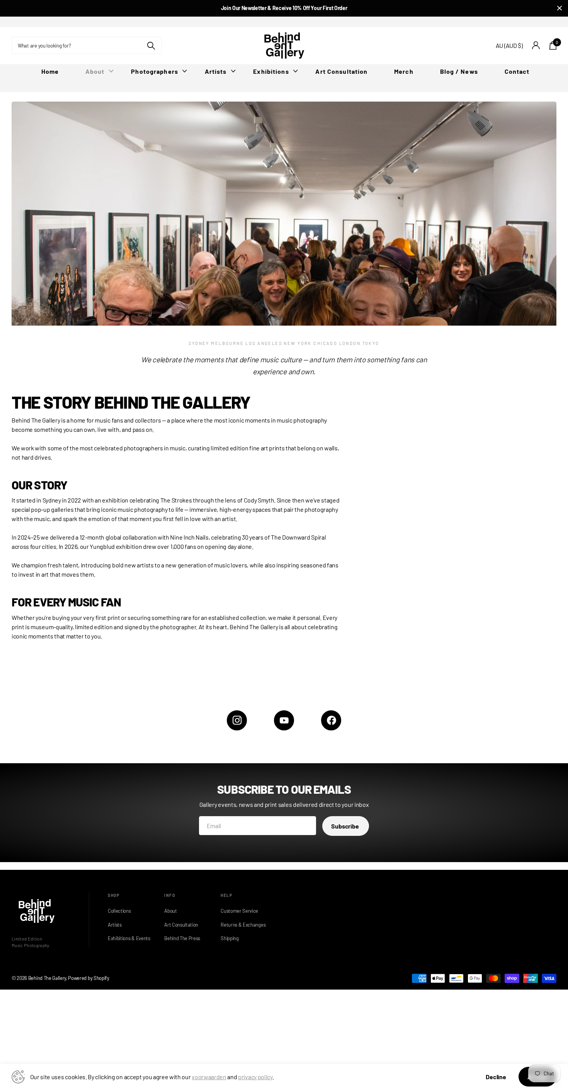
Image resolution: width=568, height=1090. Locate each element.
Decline (496, 1076)
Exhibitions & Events (128, 938)
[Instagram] (237, 720)
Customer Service (239, 911)
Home (50, 71)
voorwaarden (209, 1076)
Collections (119, 911)
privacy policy (255, 1076)
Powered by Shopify (88, 978)
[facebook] (331, 720)
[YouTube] (284, 720)
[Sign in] (536, 45)
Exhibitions (271, 71)
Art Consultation (341, 71)
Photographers (154, 71)
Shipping (229, 938)
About (95, 71)
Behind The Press (182, 938)
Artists (216, 71)
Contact (517, 71)
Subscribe (345, 826)
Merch (403, 71)
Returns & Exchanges (241, 925)
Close (559, 8)
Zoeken (151, 45)
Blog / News (459, 71)
